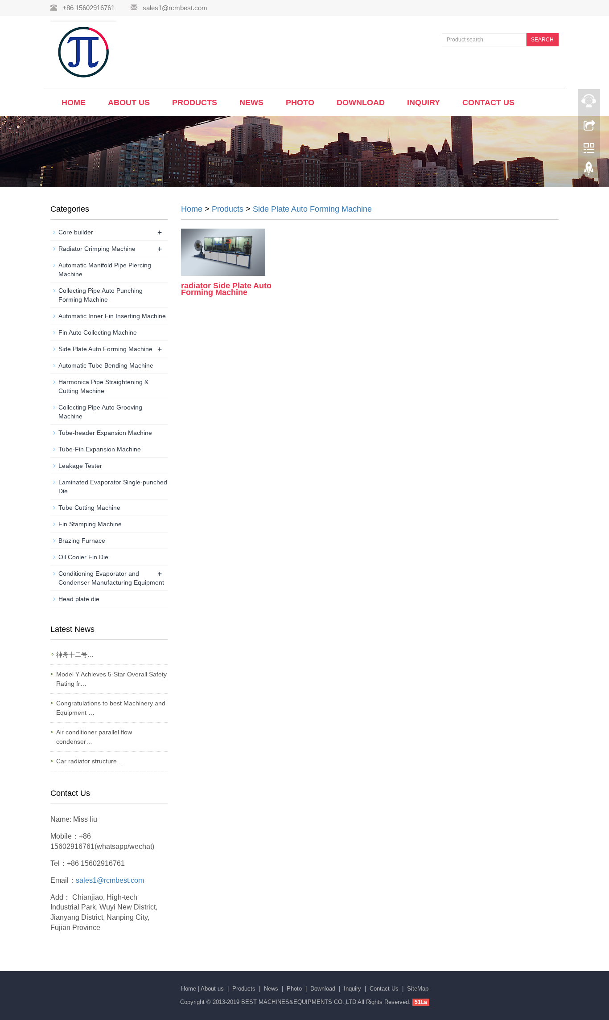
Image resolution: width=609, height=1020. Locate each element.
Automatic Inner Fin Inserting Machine (112, 316)
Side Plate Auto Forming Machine (312, 209)
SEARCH (542, 40)
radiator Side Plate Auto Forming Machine (226, 289)
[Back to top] (589, 171)
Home (74, 102)
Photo (300, 102)
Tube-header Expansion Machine (105, 432)
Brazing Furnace (81, 540)
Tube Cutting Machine (89, 507)
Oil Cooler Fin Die (83, 557)
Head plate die (78, 598)
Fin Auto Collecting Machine (97, 332)
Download (361, 102)
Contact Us (488, 102)
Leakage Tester (80, 465)
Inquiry (423, 102)
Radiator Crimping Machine (97, 248)
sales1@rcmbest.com (175, 8)
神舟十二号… (75, 654)
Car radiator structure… (89, 761)
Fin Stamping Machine (90, 524)
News (251, 102)
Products (194, 102)
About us (129, 102)
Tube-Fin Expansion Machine (99, 449)
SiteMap (417, 988)
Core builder (75, 232)
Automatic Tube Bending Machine (105, 365)
